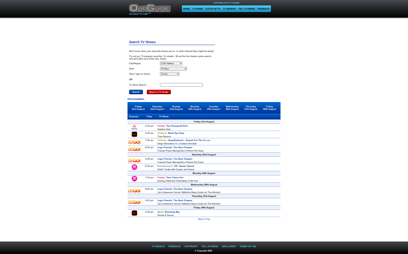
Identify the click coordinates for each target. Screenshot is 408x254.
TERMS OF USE (248, 246)
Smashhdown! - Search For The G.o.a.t (183, 140)
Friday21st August (138, 107)
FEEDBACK (263, 8)
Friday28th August (269, 107)
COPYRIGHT (191, 246)
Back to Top (204, 219)
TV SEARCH (229, 8)
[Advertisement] (204, 28)
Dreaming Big (168, 212)
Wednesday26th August (232, 107)
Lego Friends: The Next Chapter (174, 147)
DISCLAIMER (229, 246)
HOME (186, 8)
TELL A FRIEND (246, 8)
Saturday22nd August (157, 107)
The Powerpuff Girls (172, 126)
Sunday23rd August (176, 107)
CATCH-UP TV (212, 8)
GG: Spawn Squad (175, 166)
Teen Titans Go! (170, 177)
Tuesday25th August (213, 107)
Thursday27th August (251, 107)
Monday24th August (194, 107)
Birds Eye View (170, 133)
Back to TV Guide (158, 92)
